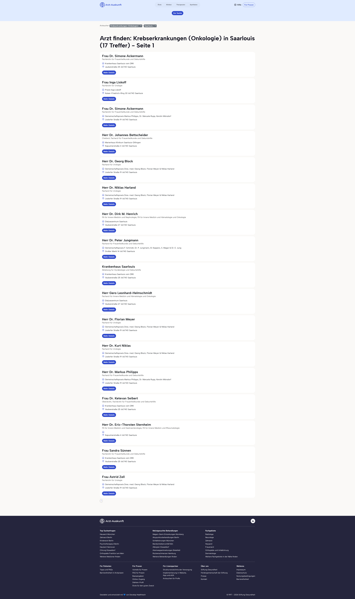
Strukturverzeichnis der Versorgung (177, 570)
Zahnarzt (208, 541)
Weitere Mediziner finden (110, 557)
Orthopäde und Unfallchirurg (217, 550)
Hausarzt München (107, 534)
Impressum (241, 570)
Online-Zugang (138, 579)
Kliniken (169, 5)
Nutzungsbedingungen (245, 576)
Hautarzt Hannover (107, 547)
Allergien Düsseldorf (161, 547)
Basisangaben (138, 576)
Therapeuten (180, 5)
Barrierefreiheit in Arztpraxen (112, 573)
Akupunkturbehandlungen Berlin (166, 537)
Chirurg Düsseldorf (107, 550)
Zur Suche (177, 13)
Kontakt (204, 579)
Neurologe (209, 537)
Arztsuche (104, 25)
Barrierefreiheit (242, 579)
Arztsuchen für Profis (171, 578)
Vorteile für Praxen (139, 570)
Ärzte (159, 5)
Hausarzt (208, 544)
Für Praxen (249, 5)
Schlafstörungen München (163, 541)
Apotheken (193, 5)
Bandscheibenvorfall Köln (163, 544)
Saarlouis (149, 26)
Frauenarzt (209, 547)
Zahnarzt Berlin (106, 537)
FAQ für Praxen (138, 573)
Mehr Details (109, 72)
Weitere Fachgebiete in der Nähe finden (221, 557)
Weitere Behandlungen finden (165, 557)
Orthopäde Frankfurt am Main (112, 553)
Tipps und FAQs (106, 570)
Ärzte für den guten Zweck (143, 586)
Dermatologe (210, 553)
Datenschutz (241, 573)
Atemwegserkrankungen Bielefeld (166, 550)
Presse (203, 576)
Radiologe (209, 534)
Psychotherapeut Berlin (109, 544)
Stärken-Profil (138, 582)
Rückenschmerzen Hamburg (164, 553)
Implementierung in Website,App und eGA (174, 574)
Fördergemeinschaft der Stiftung (214, 573)
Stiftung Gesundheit (209, 570)
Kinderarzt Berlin (106, 541)
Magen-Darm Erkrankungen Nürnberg (168, 534)
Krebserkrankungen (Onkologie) (124, 26)
